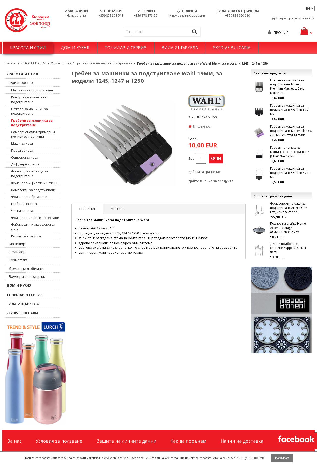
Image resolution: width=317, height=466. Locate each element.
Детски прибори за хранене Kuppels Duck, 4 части (288, 248)
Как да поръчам (188, 441)
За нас (14, 441)
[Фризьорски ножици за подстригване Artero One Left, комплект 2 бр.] (259, 210)
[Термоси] (35, 372)
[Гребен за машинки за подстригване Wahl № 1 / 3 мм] (259, 112)
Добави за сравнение (204, 172)
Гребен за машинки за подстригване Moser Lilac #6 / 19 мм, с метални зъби (291, 130)
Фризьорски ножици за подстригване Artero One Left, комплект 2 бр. (288, 207)
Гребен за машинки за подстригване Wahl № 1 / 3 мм (289, 109)
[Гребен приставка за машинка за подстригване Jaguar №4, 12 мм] (259, 154)
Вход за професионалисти (295, 18)
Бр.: (191, 158)
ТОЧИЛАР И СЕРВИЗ (125, 47)
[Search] (196, 31)
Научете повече (252, 458)
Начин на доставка (242, 441)
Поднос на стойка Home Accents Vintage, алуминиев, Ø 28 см (288, 227)
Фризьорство (61, 63)
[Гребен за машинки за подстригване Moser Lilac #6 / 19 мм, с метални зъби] (259, 133)
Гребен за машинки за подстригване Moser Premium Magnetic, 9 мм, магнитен (287, 86)
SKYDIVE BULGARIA (232, 47)
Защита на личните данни (126, 441)
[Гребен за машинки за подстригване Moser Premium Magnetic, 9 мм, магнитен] (259, 86)
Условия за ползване (59, 441)
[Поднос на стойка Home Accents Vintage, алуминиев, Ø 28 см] (259, 230)
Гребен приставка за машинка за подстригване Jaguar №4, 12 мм (289, 151)
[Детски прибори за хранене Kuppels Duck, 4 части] (259, 250)
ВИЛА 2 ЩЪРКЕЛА (180, 47)
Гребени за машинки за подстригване (104, 63)
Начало (10, 63)
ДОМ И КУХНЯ (75, 47)
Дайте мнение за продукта (211, 181)
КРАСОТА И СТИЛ (28, 47)
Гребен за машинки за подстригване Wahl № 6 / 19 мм (290, 172)
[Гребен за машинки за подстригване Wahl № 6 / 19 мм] (259, 175)
